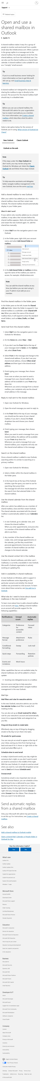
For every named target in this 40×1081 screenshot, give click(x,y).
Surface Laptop (6, 864)
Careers (5, 1029)
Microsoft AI (6, 961)
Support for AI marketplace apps (11, 1005)
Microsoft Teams (7, 979)
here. (17, 605)
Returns (5, 904)
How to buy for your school (9, 941)
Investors (5, 1043)
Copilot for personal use (9, 877)
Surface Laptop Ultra (8, 867)
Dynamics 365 (6, 968)
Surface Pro (5, 860)
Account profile (6, 894)
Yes (13, 849)
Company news (6, 1036)
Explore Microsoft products (9, 881)
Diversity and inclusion (8, 1046)
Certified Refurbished (8, 911)
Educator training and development (12, 945)
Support (5, 7)
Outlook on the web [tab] (10, 148)
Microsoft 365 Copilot (8, 982)
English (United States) (12, 1059)
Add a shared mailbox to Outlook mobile (16, 832)
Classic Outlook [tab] (22, 140)
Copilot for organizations (9, 874)
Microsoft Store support (9, 901)
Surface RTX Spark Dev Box (9, 870)
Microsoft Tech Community (9, 1009)
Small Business (6, 985)
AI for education (7, 952)
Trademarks (6, 1074)
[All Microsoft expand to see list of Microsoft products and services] (2, 2)
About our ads (28, 1074)
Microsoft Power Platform (9, 975)
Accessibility (6, 1049)
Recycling (20, 1074)
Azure (4, 995)
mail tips (30, 186)
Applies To (6, 38)
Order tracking (6, 908)
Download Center (7, 897)
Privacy (21, 1070)
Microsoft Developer (8, 999)
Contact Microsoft (12, 1070)
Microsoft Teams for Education (10, 935)
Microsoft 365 (6, 972)
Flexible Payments (7, 918)
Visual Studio (6, 1019)
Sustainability (6, 1053)
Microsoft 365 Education (9, 938)
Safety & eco (13, 1074)
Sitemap (5, 1070)
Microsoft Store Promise (9, 914)
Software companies (8, 1016)
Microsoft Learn (7, 1002)
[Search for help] (7, 2)
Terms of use (27, 1070)
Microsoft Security (7, 965)
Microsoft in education (8, 928)
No (26, 849)
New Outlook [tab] (8, 140)
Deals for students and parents (11, 948)
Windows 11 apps (7, 884)
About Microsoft (7, 1032)
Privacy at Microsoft (8, 1039)
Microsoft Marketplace (8, 1012)
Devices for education (8, 931)
